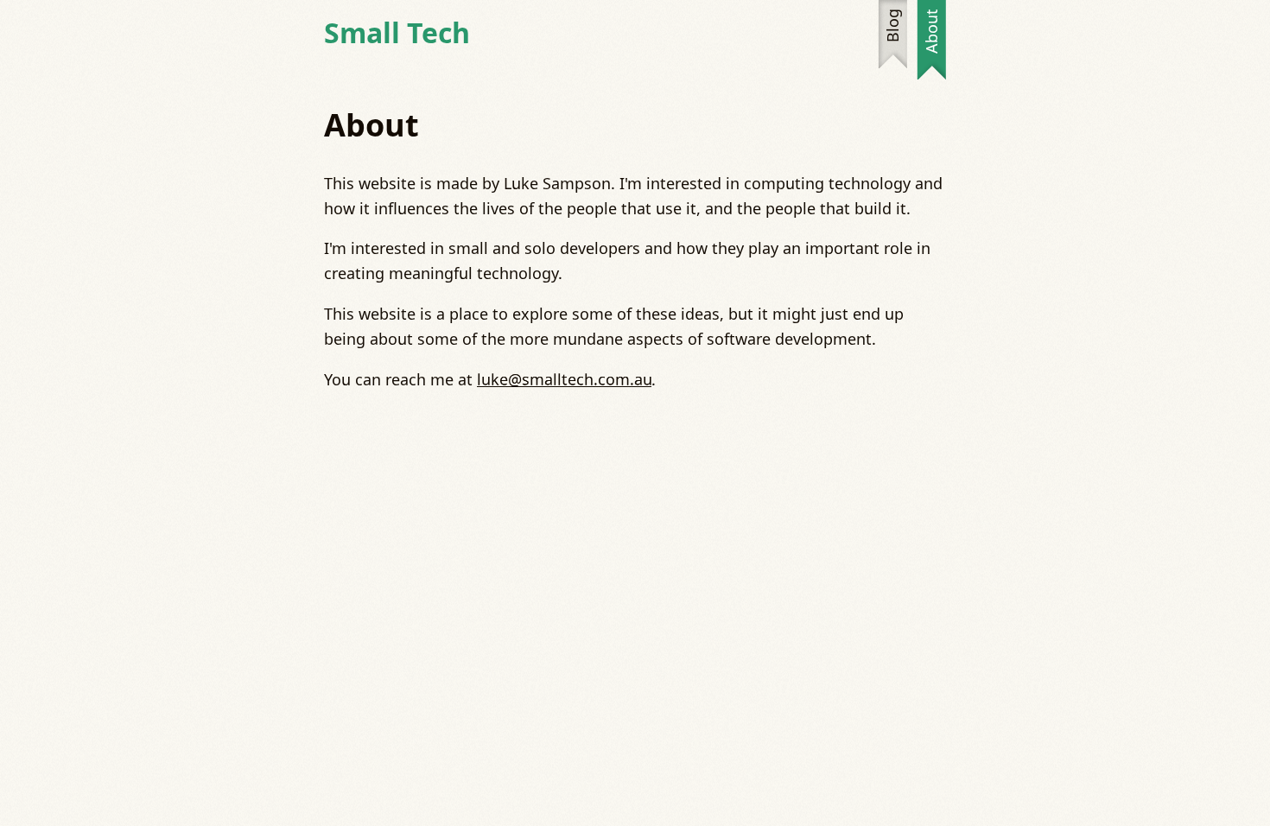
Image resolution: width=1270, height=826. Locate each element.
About (931, 31)
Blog (892, 25)
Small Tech (397, 32)
